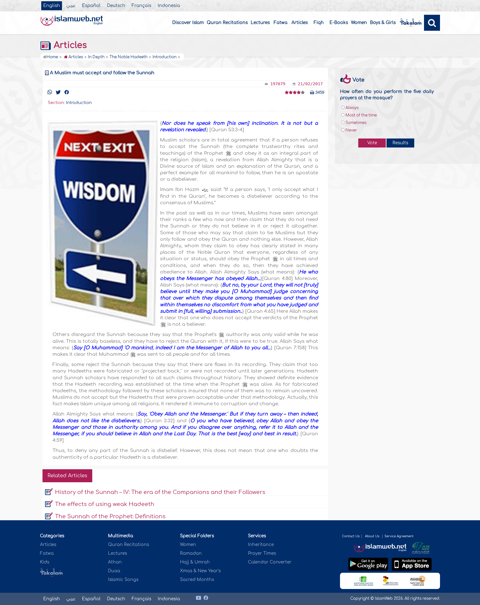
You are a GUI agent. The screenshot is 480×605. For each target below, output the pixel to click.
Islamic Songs (123, 579)
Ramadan (191, 553)
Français (141, 6)
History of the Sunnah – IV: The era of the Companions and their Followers (160, 492)
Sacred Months (197, 579)
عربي (71, 6)
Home (52, 57)
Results (400, 142)
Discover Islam (188, 22)
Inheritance (261, 544)
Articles (300, 22)
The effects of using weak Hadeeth (104, 504)
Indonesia (169, 6)
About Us (372, 536)
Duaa (114, 570)
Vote (372, 142)
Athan (115, 562)
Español (91, 6)
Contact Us (351, 536)
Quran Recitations (227, 22)
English (51, 6)
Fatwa (281, 22)
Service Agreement (399, 536)
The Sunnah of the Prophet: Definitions (110, 517)
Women (359, 22)
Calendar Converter (270, 562)
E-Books (339, 22)
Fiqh (319, 22)
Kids (44, 562)
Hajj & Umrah (195, 562)
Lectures (260, 22)
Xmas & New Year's (200, 570)
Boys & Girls (383, 22)
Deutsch (116, 6)
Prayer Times (262, 553)
